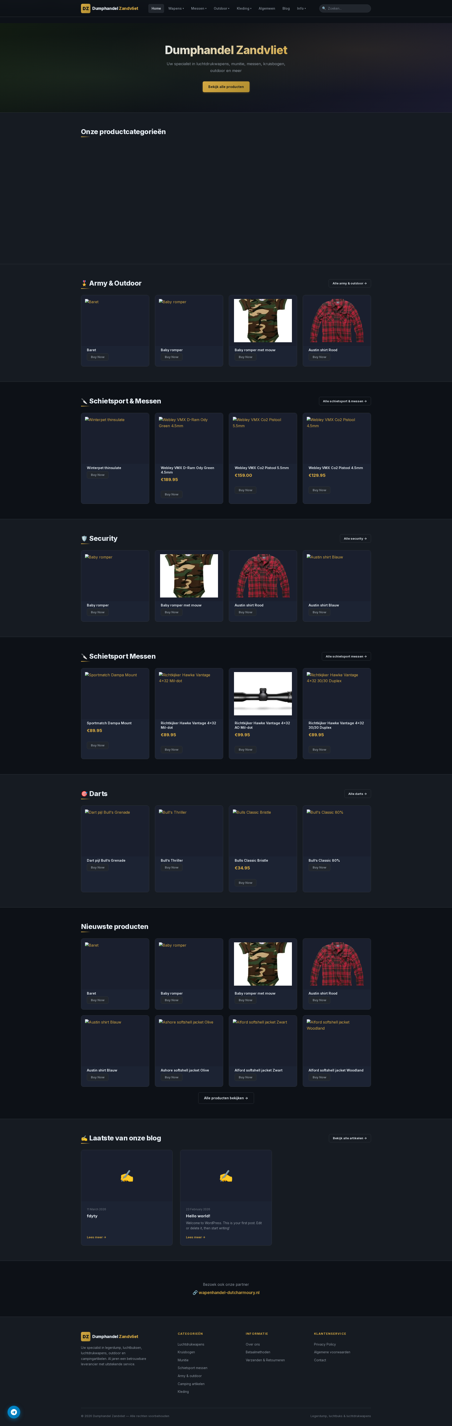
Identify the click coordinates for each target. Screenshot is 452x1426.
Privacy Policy (325, 1344)
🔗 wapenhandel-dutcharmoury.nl (226, 1292)
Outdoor (221, 8)
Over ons (253, 1344)
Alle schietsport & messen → (345, 401)
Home (156, 8)
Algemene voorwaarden (332, 1352)
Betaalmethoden (258, 1352)
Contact (320, 1360)
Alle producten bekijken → (226, 1098)
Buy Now (98, 357)
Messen (198, 8)
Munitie (183, 1360)
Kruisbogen (186, 1352)
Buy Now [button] (171, 494)
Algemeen (267, 8)
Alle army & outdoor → (350, 283)
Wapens (176, 8)
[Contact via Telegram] (14, 1412)
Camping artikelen (191, 1384)
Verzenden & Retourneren (265, 1360)
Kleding (244, 8)
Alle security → (355, 538)
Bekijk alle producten (226, 87)
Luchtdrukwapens (191, 1344)
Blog (286, 8)
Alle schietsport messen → (346, 656)
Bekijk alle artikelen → (350, 1138)
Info (301, 8)
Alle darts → (357, 794)
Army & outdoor (190, 1376)
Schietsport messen (192, 1368)
